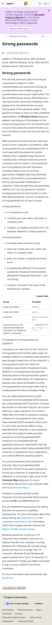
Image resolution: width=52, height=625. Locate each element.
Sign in (47, 3)
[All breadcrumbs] (4, 36)
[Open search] (40, 3)
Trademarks (7, 621)
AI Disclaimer (8, 610)
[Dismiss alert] (49, 10)
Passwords (7, 577)
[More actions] (47, 36)
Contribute (7, 613)
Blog (38, 610)
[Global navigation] (2, 3)
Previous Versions (25, 610)
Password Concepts (18, 36)
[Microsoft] (26, 3)
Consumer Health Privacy (13, 617)
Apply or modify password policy (18, 529)
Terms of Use (35, 617)
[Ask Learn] (43, 36)
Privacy (18, 613)
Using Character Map (17, 487)
